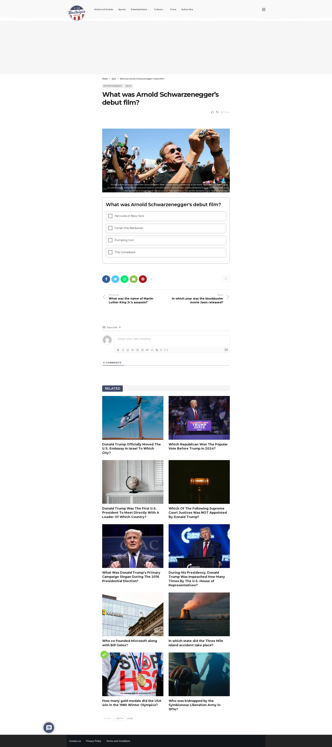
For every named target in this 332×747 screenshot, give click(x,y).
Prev (108, 718)
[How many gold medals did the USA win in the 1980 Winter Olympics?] (132, 674)
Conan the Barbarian (128, 228)
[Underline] (127, 350)
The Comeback (125, 252)
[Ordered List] (137, 350)
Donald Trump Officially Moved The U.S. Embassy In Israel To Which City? (131, 448)
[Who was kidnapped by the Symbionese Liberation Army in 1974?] (199, 674)
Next (119, 718)
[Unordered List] (142, 350)
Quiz (128, 86)
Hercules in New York (129, 216)
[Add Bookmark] (226, 278)
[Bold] (118, 350)
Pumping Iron (124, 240)
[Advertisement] (166, 47)
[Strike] (132, 350)
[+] (166, 349)
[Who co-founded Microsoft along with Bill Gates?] (132, 614)
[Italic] (123, 350)
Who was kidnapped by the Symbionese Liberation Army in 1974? (194, 705)
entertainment (113, 86)
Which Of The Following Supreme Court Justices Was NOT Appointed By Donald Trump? (198, 513)
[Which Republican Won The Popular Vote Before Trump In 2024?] (199, 418)
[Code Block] (152, 350)
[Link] (156, 350)
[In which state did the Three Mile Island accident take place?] (199, 614)
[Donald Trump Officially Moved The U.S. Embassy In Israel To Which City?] (132, 418)
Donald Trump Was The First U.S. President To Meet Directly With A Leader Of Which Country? (130, 513)
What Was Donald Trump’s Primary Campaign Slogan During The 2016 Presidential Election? (131, 577)
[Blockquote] (147, 350)
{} (161, 349)
